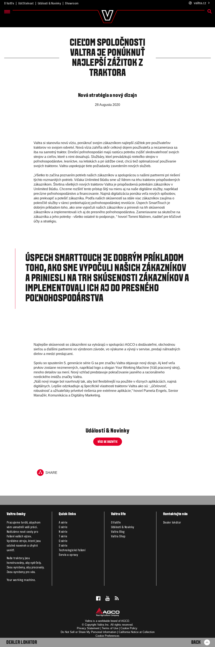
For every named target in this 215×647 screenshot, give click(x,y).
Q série (63, 541)
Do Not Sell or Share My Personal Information (88, 632)
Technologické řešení (72, 550)
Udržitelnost (26, 3)
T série (63, 536)
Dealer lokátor (172, 522)
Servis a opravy (68, 554)
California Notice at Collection (137, 632)
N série (63, 531)
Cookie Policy (129, 628)
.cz (200, 3)
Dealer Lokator (21, 642)
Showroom (72, 3)
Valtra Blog (118, 531)
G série (63, 527)
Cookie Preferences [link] (107, 635)
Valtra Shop (118, 536)
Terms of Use (110, 628)
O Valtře (9, 3)
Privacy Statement (88, 628)
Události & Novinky (49, 3)
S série (63, 545)
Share (51, 472)
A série (63, 522)
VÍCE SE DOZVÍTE (108, 441)
